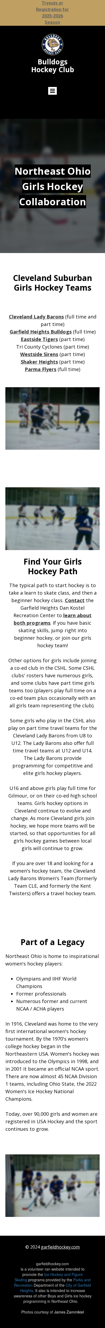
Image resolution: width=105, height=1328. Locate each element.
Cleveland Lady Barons (36, 316)
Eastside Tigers (39, 339)
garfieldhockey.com (60, 1247)
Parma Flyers (40, 369)
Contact (75, 600)
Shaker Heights (39, 361)
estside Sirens (41, 354)
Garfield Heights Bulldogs (41, 331)
